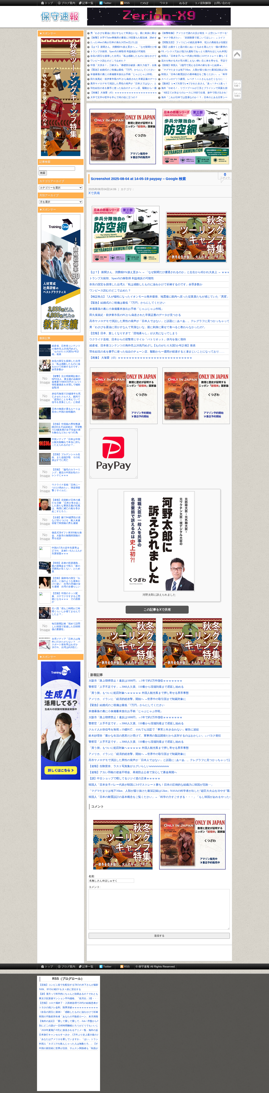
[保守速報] (59, 17)
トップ (49, 3)
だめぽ (144, 3)
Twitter (107, 3)
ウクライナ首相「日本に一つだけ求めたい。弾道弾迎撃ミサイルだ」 (66, 487)
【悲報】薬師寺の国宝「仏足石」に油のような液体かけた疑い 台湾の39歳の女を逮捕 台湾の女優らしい (66, 582)
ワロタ (164, 3)
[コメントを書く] (237, 84)
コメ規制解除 (203, 3)
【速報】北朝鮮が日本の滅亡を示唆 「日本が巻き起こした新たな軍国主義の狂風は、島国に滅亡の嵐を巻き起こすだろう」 (66, 506)
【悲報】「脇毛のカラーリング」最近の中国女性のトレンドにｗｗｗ (66, 472)
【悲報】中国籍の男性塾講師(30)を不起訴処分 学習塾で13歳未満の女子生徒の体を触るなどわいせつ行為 (67, 428)
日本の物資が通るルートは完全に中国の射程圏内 (66, 410)
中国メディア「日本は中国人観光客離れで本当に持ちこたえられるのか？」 (66, 442)
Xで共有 (94, 193)
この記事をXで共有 (157, 609)
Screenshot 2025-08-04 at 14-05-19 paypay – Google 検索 (138, 179)
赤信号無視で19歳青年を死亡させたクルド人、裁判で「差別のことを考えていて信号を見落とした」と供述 (66, 398)
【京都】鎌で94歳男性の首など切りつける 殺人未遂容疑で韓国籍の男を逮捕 (66, 520)
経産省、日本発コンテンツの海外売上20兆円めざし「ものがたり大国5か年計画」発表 (66, 350)
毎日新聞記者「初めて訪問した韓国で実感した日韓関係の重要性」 (66, 626)
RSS (127, 3)
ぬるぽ (183, 3)
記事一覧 (87, 3)
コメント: (94, 886)
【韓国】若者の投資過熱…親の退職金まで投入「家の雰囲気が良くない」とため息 (66, 567)
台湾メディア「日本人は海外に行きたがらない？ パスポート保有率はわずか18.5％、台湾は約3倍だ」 (66, 643)
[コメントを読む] (237, 95)
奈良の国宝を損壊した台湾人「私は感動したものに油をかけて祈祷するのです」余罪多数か (66, 365)
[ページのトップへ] (237, 54)
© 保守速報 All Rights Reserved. (155, 966)
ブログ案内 (68, 3)
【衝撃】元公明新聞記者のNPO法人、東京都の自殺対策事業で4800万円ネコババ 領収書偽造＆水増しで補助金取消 (67, 382)
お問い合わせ (222, 3)
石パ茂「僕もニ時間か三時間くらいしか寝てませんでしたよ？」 (66, 611)
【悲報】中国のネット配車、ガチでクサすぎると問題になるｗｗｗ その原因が (66, 597)
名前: (92, 876)
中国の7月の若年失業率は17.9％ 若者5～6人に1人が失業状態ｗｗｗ (67, 550)
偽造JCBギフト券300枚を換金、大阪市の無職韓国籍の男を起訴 (67, 535)
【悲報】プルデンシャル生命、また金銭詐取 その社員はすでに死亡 (66, 457)
